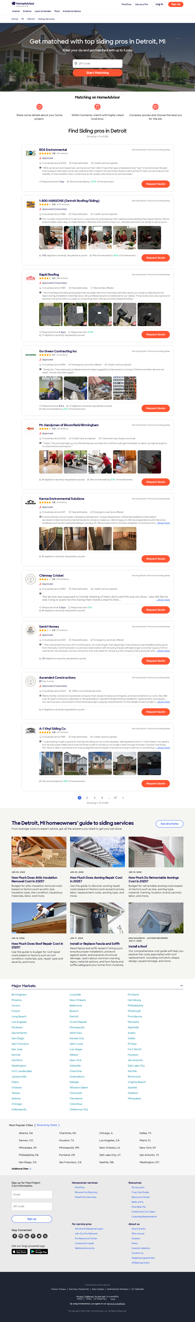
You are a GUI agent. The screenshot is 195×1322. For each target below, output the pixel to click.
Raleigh (74, 1082)
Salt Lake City (136, 1065)
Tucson (16, 1005)
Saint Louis (76, 1043)
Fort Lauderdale (22, 1071)
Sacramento (19, 1033)
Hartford (17, 1060)
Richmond (134, 1076)
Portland (133, 994)
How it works (138, 1228)
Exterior (27, 11)
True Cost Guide (140, 1192)
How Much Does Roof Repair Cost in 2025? (37, 945)
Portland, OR (67, 1155)
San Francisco (20, 1043)
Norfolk (132, 1071)
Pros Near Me (139, 1207)
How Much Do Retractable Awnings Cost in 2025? (154, 879)
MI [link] (22, 19)
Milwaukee (134, 1098)
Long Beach (19, 1016)
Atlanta (16, 1098)
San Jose (17, 1049)
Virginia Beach (137, 1082)
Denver (16, 1054)
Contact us (138, 1253)
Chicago (17, 1104)
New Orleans (78, 1000)
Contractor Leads (84, 1243)
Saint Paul (76, 1033)
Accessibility (113, 1298)
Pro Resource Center (86, 1238)
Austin (131, 1033)
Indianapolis (19, 1109)
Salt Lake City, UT (110, 1155)
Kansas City (77, 1038)
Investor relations (141, 1248)
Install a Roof (138, 946)
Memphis (133, 1022)
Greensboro (77, 1076)
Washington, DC (149, 1162)
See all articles (170, 823)
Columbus (76, 1104)
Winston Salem (79, 1087)
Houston (133, 1054)
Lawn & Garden (43, 11)
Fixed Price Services (85, 1197)
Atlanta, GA (26, 1133)
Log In (159, 4)
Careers (136, 1238)
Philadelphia (135, 1005)
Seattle (132, 1087)
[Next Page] (123, 798)
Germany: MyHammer (79, 1289)
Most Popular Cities (21, 1125)
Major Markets (23, 985)
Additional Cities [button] (20, 1168)
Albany (74, 1054)
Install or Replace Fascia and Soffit (95, 944)
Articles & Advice (72, 11)
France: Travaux (58, 1289)
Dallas (131, 1038)
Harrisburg (134, 1000)
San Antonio (135, 1060)
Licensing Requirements (144, 1216)
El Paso (132, 1043)
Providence (135, 1016)
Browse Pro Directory (86, 1192)
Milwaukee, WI (28, 1147)
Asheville (75, 1065)
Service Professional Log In (89, 1228)
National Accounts (85, 1248)
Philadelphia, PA (29, 1155)
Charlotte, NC (67, 1133)
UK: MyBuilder (137, 1289)
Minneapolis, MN (69, 1147)
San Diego (18, 1038)
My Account (138, 1187)
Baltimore (76, 1005)
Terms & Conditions (116, 1304)
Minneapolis (77, 1027)
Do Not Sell (100, 1298)
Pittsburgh (134, 1011)
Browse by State (47, 1125)
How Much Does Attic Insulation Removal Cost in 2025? (34, 879)
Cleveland (76, 1098)
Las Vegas (76, 1049)
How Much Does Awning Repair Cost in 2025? (96, 879)
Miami (15, 1082)
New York (76, 1060)
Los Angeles (19, 1022)
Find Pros (80, 1187)
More (57, 11)
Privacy (79, 1298)
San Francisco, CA (70, 1162)
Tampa (16, 1093)
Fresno (16, 1011)
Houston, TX (66, 1140)
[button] (51, 237)
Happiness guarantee (143, 1258)
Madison (133, 1093)
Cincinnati (76, 1093)
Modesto (17, 1027)
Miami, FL (145, 1140)
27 (115, 797)
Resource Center (141, 1197)
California (89, 1298)
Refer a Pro (137, 1202)
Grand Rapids (78, 1022)
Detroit (74, 1016)
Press (134, 1243)
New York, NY (148, 1147)
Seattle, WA (106, 1162)
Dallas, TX (145, 1133)
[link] (97, 151)
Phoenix (17, 1000)
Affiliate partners (141, 1262)
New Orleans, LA (109, 1147)
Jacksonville (19, 1076)
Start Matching (97, 73)
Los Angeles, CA (109, 1140)
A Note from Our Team (143, 1211)
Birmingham (19, 994)
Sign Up (176, 4)
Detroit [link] (31, 19)
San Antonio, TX (149, 1155)
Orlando (17, 1087)
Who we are (138, 1233)
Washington (19, 1065)
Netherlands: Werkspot (117, 1289)
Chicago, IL (106, 1133)
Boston (74, 1011)
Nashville (133, 1027)
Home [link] (15, 19)
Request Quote (155, 184)
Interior (16, 11)
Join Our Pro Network (86, 1233)
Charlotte (76, 1071)
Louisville (75, 994)
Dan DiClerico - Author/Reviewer (148, 938)
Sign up (31, 1219)
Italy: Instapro (98, 1289)
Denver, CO (26, 1140)
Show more (164, 523)
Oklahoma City (79, 1109)
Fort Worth (135, 1049)
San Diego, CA (28, 1162)
